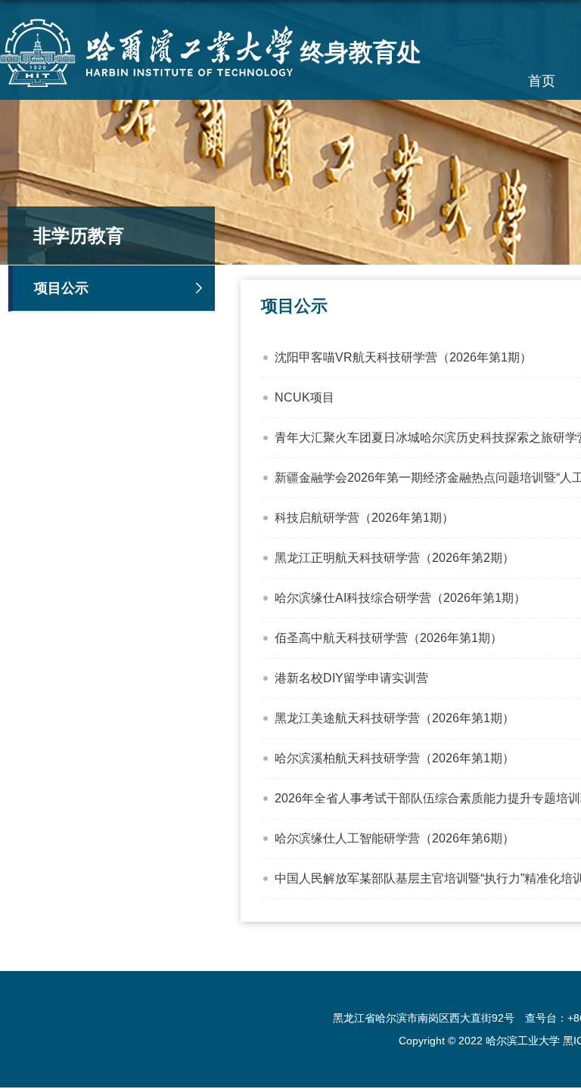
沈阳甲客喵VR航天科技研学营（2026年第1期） (403, 357)
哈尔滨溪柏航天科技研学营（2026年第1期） (394, 758)
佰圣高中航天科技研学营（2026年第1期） (388, 637)
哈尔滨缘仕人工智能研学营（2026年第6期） (394, 838)
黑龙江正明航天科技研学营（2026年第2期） (394, 557)
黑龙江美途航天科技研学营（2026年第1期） (394, 718)
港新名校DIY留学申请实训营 (351, 678)
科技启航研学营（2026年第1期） (364, 517)
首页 (541, 80)
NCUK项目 (304, 397)
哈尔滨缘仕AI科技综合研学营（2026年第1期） (400, 597)
